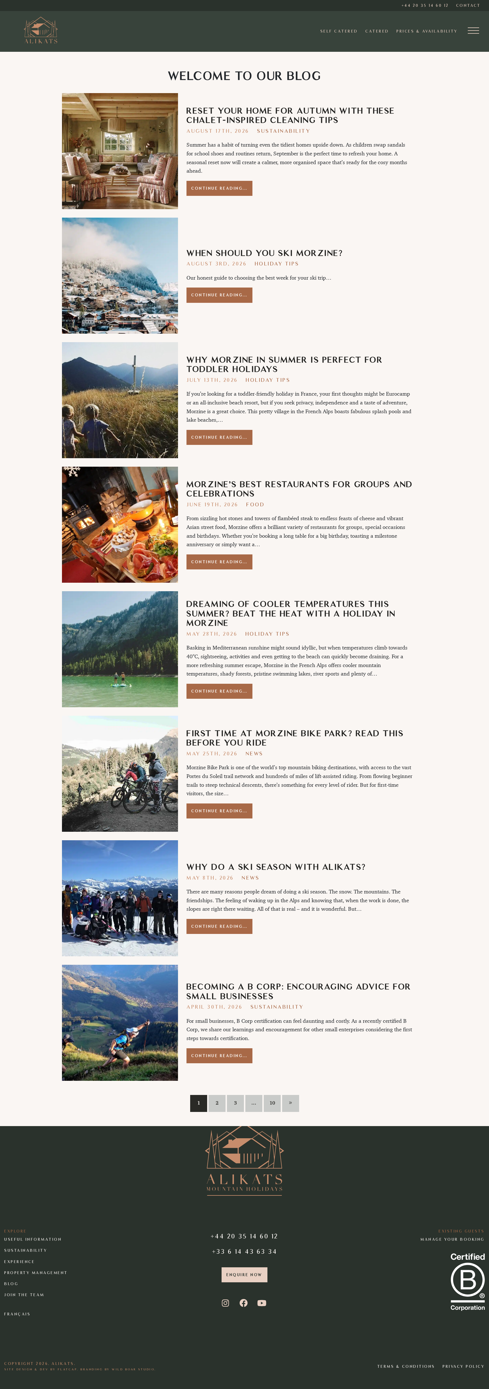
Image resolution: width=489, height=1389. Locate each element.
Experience (19, 1261)
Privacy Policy (464, 1366)
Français (17, 1314)
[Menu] (473, 31)
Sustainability (283, 131)
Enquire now (244, 1275)
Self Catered (339, 31)
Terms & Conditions (406, 1366)
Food (255, 504)
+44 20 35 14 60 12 (244, 1236)
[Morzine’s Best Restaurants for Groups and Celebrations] (120, 525)
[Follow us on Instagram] (226, 1303)
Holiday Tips (277, 264)
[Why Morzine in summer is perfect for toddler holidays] (120, 400)
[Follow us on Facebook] (244, 1303)
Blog (11, 1284)
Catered (377, 31)
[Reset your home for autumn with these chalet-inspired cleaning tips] (120, 151)
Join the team (24, 1295)
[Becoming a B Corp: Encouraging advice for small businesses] (120, 1023)
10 (272, 1103)
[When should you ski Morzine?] (120, 276)
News (254, 753)
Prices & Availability (427, 31)
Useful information (33, 1239)
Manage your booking (453, 1239)
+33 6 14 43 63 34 (244, 1251)
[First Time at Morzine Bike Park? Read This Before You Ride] (120, 774)
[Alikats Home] (41, 30)
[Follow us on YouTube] (262, 1303)
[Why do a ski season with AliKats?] (120, 898)
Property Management (36, 1272)
